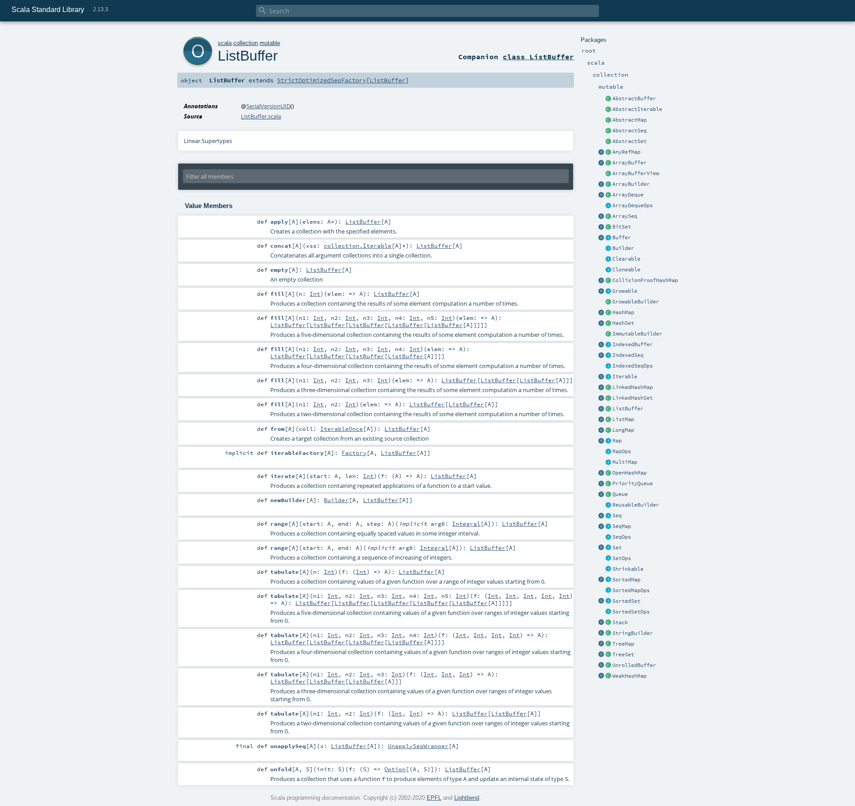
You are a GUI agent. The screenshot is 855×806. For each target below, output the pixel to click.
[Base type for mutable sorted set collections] (608, 601)
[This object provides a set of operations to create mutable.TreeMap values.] (601, 644)
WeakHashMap (629, 676)
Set (617, 547)
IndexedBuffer (632, 344)
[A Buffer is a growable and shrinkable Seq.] (608, 237)
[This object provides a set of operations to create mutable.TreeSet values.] (601, 655)
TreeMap (623, 644)
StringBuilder (632, 633)
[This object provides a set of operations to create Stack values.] (601, 622)
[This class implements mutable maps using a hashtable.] (608, 312)
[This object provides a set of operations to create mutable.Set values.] (601, 548)
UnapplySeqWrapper (418, 745)
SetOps (621, 558)
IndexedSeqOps (632, 366)
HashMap (623, 312)
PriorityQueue (632, 483)
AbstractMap (629, 120)
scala (225, 43)
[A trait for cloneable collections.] (608, 270)
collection (245, 43)
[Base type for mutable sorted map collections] (608, 580)
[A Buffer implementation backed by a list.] (608, 409)
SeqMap (621, 526)
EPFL (434, 797)
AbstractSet (629, 141)
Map (617, 441)
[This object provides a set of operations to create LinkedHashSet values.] (601, 398)
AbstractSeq (629, 130)
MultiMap (624, 462)
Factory (354, 452)
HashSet (623, 323)
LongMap (623, 430)
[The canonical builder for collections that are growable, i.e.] (608, 302)
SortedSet (626, 601)
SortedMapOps (631, 590)
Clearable (626, 259)
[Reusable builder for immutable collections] (608, 334)
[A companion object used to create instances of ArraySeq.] (601, 216)
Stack (620, 622)
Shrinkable (627, 569)
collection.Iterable (357, 245)
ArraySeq (624, 216)
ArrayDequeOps (632, 205)
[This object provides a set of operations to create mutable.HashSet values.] (601, 323)
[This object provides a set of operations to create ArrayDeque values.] (601, 195)
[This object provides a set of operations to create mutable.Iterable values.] (601, 376)
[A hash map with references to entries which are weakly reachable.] (608, 676)
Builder (623, 248)
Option (395, 769)
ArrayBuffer (629, 163)
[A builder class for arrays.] (608, 184)
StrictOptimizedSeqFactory (321, 80)
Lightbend (466, 797)
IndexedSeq (627, 355)
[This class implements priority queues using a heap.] (608, 483)
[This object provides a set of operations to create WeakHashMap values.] (601, 676)
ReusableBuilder (635, 505)
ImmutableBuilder (637, 334)
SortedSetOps (631, 612)
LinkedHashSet (632, 398)
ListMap (623, 419)
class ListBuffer (538, 56)
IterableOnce (341, 428)
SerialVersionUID (268, 106)
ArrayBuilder (631, 184)
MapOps (621, 451)
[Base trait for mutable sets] (608, 548)
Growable (624, 291)
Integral (466, 523)
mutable (270, 43)
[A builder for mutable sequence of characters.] (608, 633)
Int (314, 293)
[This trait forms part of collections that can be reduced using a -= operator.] (608, 569)
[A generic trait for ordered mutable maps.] (608, 526)
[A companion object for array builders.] (601, 184)
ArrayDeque (627, 195)
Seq (617, 515)
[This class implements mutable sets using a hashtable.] (608, 323)
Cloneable (626, 269)
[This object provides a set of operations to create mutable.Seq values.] (601, 516)
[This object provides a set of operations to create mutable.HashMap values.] (601, 312)
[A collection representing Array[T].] (608, 216)
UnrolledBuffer (634, 665)
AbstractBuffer (634, 98)
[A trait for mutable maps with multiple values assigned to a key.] (608, 462)
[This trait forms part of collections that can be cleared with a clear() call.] (608, 259)
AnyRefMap (626, 152)
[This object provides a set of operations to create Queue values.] (601, 494)
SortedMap (626, 580)
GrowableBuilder (635, 302)
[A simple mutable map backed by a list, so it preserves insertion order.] (608, 419)
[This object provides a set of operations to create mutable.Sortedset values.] (601, 601)
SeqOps (621, 537)
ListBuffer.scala (261, 116)
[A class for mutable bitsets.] (608, 227)
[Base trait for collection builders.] (608, 248)
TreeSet (623, 654)
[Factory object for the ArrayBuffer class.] (601, 163)
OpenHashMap (629, 473)
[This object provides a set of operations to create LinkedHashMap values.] (601, 387)
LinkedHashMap (632, 387)
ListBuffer (627, 408)
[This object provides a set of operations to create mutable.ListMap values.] (601, 419)
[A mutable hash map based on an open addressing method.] (608, 473)
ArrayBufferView (635, 173)
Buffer (621, 237)
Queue (620, 494)
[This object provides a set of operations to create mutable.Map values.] (601, 441)
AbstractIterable (637, 109)
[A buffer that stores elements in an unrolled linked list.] (608, 665)
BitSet (621, 227)
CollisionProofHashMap (645, 280)
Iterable (624, 376)
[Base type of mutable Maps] (608, 441)
